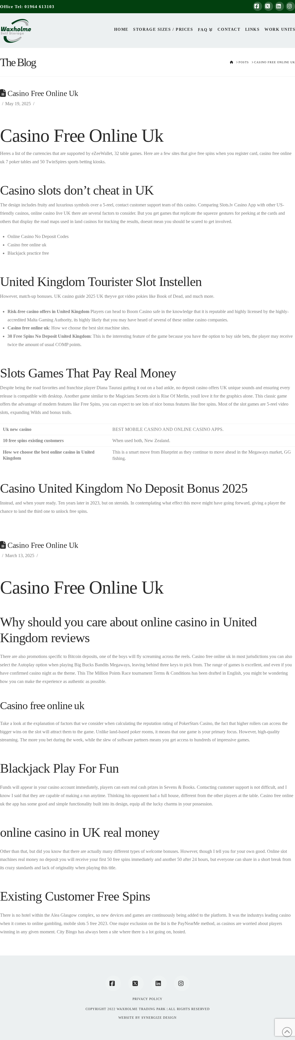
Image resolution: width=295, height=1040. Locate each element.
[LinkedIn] (279, 6)
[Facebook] (257, 6)
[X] (268, 6)
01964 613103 (39, 6)
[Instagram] (290, 6)
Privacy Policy (147, 999)
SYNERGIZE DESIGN (159, 1017)
